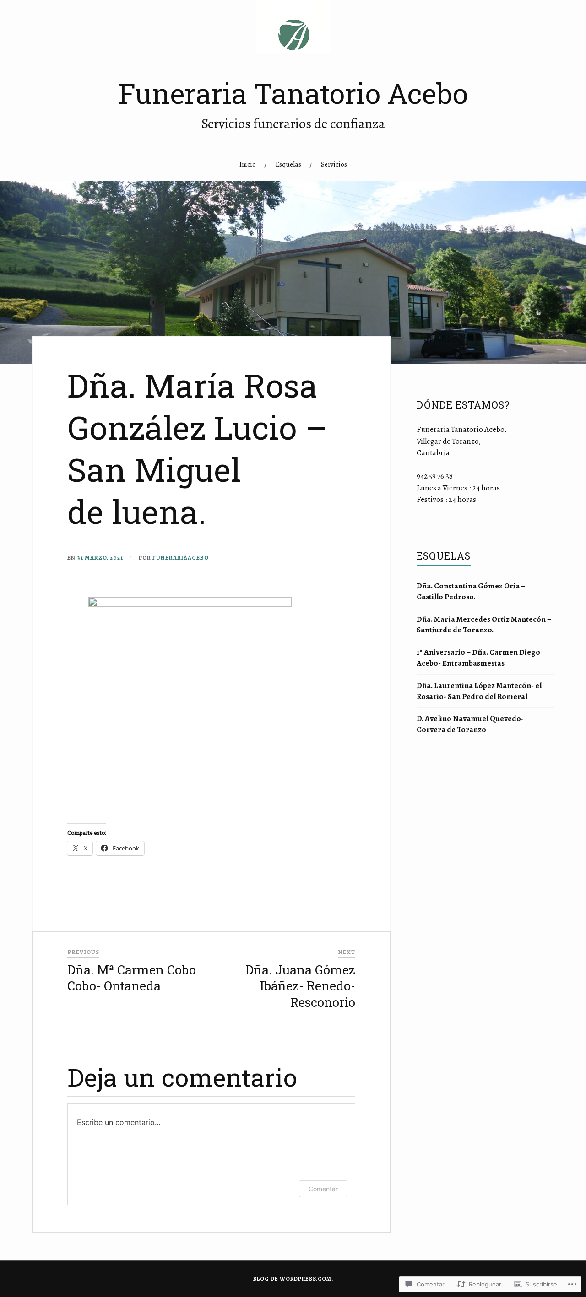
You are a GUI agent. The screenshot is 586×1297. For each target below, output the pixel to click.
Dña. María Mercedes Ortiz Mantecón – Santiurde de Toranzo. (484, 624)
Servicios (334, 164)
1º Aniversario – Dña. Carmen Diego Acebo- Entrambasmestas (478, 657)
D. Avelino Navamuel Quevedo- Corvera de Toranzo (470, 724)
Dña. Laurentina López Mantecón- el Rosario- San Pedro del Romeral (479, 691)
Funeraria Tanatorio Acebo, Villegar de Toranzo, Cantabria (461, 441)
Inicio (247, 164)
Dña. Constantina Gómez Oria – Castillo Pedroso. (471, 591)
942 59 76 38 (435, 476)
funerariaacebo (180, 557)
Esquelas (288, 164)
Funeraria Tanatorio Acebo (293, 93)
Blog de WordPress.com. (293, 1278)
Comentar (323, 1189)
